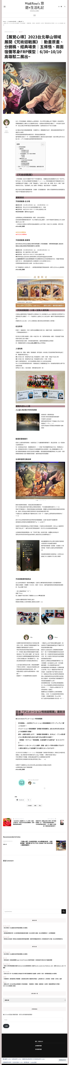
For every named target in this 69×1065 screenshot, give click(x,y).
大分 (6, 971)
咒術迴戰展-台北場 (25, 150)
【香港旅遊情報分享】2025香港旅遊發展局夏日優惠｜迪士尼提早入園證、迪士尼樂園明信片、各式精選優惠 (29, 933)
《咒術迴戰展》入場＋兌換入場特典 (27, 153)
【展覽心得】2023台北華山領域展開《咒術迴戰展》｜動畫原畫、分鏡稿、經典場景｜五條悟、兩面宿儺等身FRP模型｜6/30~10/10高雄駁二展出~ (32, 985)
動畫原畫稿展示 (24, 161)
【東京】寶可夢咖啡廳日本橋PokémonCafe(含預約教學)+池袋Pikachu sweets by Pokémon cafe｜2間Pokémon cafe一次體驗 (34, 966)
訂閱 (6, 1026)
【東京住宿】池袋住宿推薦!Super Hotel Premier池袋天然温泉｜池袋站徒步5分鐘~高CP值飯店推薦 (27, 960)
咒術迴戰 (30, 805)
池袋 (6, 958)
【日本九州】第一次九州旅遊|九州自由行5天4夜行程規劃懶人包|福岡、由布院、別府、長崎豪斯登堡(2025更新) (30, 973)
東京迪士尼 (5, 937)
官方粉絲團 (20, 212)
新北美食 (4, 925)
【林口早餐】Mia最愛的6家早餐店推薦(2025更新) (15, 928)
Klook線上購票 (32, 343)
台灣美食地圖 (38, 1045)
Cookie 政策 (33, 1062)
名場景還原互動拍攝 (25, 163)
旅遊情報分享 (5, 931)
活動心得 (20, 31)
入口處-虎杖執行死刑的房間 (26, 160)
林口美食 (8, 925)
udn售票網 (19, 259)
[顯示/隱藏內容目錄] (42, 144)
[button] (18, 480)
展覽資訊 (22, 148)
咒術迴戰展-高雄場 (25, 152)
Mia (6, 127)
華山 (40, 805)
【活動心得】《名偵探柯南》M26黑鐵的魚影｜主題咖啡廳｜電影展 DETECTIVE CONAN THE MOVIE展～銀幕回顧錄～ (36, 843)
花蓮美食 (4, 976)
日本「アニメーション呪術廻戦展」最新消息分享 (31, 166)
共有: (21, 168)
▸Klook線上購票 (20, 226)
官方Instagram (29, 212)
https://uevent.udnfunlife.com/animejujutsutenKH (36, 256)
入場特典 (23, 156)
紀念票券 (23, 155)
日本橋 (6, 964)
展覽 (35, 805)
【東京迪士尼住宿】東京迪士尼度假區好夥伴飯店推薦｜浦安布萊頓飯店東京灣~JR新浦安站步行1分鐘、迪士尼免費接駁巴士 (33, 939)
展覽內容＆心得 (23, 158)
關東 (8, 937)
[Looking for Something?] (32, 911)
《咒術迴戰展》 (22, 147)
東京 (4, 958)
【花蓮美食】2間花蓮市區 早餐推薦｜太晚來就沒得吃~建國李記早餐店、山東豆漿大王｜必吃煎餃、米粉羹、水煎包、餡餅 (32, 979)
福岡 (8, 971)
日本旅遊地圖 (38, 1049)
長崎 (4, 971)
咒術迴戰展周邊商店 (25, 164)
